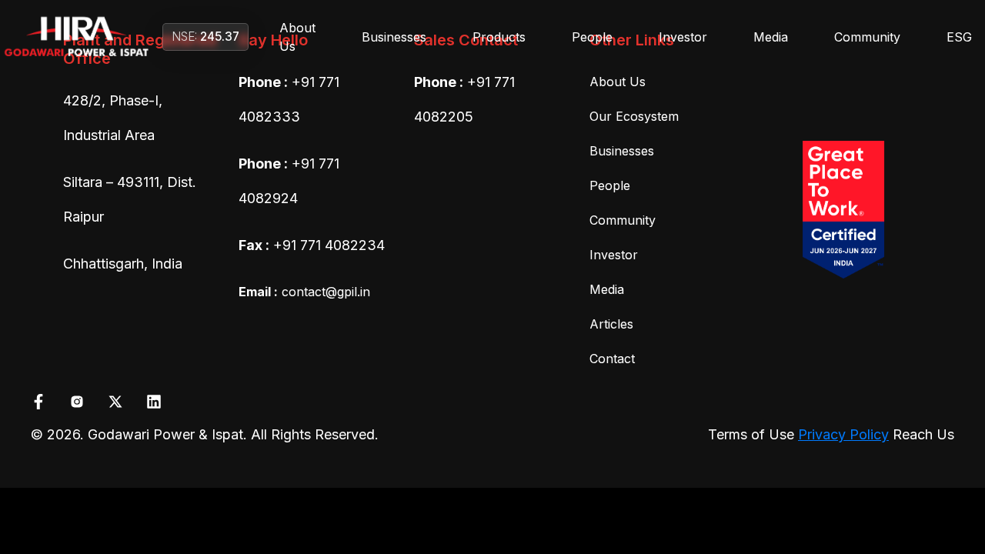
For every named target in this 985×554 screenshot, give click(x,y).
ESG (959, 37)
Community (867, 37)
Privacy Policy (843, 434)
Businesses (394, 37)
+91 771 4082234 (329, 245)
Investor (683, 37)
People (592, 37)
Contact (612, 358)
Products (499, 37)
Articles (611, 324)
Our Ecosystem (634, 116)
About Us (297, 37)
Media (770, 37)
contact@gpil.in (304, 291)
